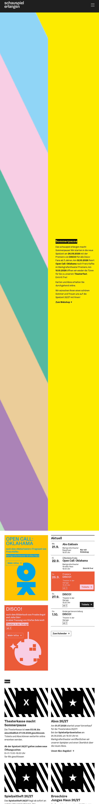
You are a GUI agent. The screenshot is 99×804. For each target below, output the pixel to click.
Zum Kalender (60, 633)
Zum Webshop (63, 302)
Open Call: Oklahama (75, 560)
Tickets (85, 587)
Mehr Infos (13, 563)
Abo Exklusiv (70, 544)
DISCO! (67, 577)
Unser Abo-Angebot (61, 750)
